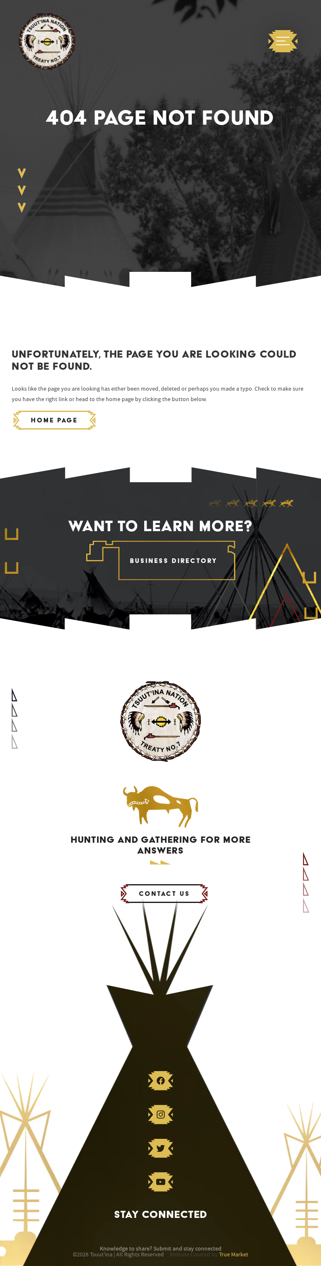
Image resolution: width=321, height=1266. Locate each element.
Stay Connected (160, 1214)
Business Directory (174, 561)
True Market (233, 1254)
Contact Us (164, 894)
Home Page (54, 420)
